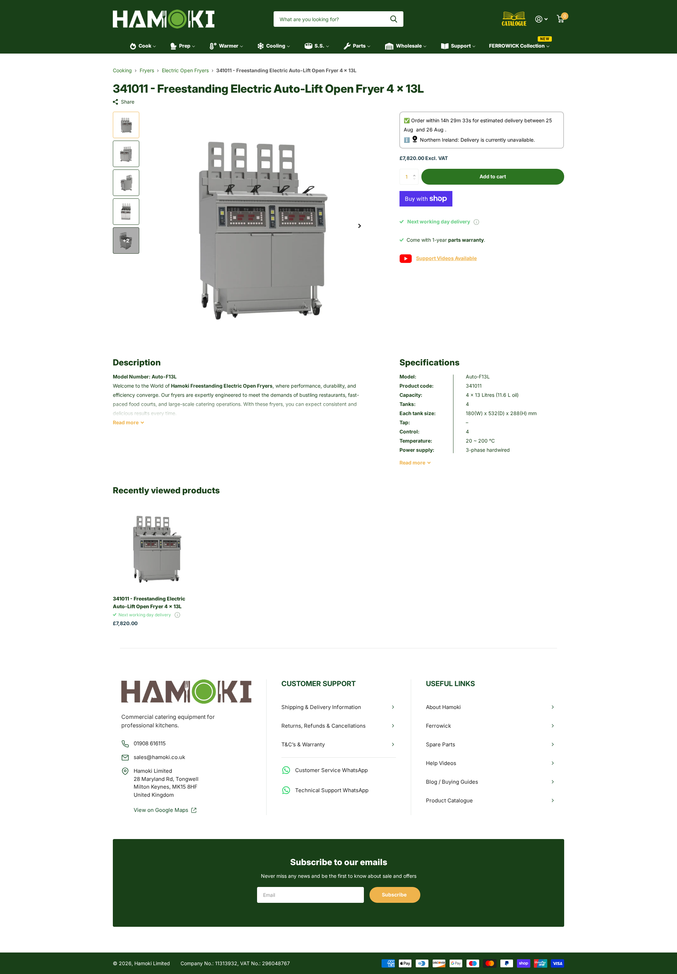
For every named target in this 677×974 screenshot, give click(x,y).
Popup (476, 221)
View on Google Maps (161, 810)
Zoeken (393, 19)
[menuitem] (141, 46)
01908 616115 (150, 743)
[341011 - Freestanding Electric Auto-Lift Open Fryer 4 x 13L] (156, 547)
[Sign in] (541, 19)
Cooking (122, 70)
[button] (359, 226)
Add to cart (493, 176)
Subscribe (395, 895)
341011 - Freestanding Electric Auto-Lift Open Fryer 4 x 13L (149, 602)
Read (126, 422)
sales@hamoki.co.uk (159, 757)
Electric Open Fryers (185, 70)
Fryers (147, 70)
